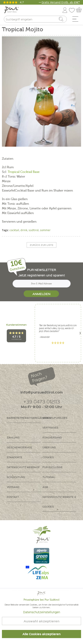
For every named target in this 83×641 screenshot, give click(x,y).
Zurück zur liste (41, 244)
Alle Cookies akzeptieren (41, 634)
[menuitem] (76, 20)
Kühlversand (52, 437)
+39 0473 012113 (41, 401)
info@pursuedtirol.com (41, 392)
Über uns (49, 447)
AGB (45, 487)
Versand (13, 487)
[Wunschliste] (73, 9)
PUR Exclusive (52, 467)
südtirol (34, 230)
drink (23, 230)
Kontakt (13, 496)
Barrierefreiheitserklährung (24, 417)
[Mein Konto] (65, 9)
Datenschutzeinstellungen (41, 612)
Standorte (14, 457)
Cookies (48, 457)
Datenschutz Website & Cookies (59, 501)
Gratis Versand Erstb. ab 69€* (61, 2)
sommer (45, 230)
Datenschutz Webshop (23, 467)
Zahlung (13, 437)
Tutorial (48, 477)
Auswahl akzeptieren (41, 621)
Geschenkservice (19, 447)
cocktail (14, 230)
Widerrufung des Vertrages (54, 422)
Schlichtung (16, 477)
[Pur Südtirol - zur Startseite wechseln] (11, 10)
